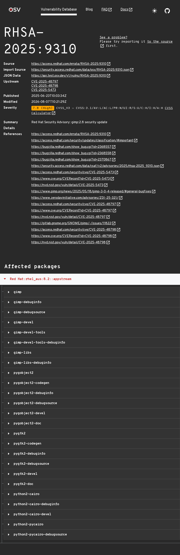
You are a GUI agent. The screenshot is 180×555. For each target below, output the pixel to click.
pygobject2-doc (26, 423)
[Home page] (15, 11)
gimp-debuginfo (26, 302)
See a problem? (113, 38)
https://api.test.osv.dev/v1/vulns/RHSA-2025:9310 (68, 76)
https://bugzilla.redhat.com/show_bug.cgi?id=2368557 (71, 147)
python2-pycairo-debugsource (39, 534)
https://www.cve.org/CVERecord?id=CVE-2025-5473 (70, 179)
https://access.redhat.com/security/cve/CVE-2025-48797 (73, 204)
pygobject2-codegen (30, 383)
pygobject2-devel (28, 413)
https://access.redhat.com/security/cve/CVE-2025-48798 (73, 230)
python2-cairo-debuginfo (35, 504)
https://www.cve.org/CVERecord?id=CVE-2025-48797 (71, 211)
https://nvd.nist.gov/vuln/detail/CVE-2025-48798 (68, 242)
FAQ (104, 9)
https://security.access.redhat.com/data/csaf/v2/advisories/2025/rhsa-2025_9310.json (95, 166)
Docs (124, 9)
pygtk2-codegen (26, 443)
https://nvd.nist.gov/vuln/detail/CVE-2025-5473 (67, 185)
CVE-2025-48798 (44, 86)
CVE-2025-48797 (44, 82)
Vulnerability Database (59, 9)
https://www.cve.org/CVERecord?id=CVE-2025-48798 (71, 236)
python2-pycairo (27, 524)
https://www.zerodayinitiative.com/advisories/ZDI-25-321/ (74, 198)
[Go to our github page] (167, 10)
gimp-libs (21, 353)
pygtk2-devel (24, 474)
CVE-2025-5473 (43, 90)
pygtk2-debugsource (30, 464)
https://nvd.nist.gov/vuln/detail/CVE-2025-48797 (68, 217)
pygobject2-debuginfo (32, 393)
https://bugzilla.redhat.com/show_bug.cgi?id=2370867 (71, 160)
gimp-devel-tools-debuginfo (38, 342)
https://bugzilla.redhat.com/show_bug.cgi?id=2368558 (71, 153)
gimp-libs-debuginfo (31, 363)
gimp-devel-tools (28, 332)
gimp (17, 292)
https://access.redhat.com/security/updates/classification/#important (82, 141)
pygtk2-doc (22, 484)
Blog (89, 9)
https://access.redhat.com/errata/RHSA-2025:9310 (68, 64)
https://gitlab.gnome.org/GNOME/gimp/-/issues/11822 (71, 223)
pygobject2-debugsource (34, 403)
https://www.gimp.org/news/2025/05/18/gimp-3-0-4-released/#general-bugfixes (91, 192)
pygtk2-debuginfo (28, 454)
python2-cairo (25, 494)
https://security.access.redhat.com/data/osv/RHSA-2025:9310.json (80, 70)
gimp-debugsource (28, 312)
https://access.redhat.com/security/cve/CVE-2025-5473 (72, 172)
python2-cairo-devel (31, 514)
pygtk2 (18, 433)
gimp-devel (22, 322)
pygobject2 (22, 373)
